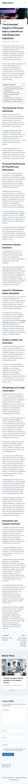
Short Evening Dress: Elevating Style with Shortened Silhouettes (21, 640)
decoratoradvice (6, 764)
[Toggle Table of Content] (22, 85)
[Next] (24, 674)
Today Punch (7, 41)
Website (5, 745)
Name (5, 731)
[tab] (12, 690)
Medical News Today (16, 130)
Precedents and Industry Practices (13, 101)
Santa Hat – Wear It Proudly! (7, 638)
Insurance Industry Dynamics (12, 92)
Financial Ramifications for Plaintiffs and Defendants (13, 89)
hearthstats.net (6, 766)
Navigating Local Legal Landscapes (13, 99)
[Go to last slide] (4, 674)
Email (5, 738)
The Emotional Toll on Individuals (12, 87)
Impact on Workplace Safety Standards (11, 95)
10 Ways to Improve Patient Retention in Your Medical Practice (13, 680)
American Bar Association (16, 211)
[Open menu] (25, 3)
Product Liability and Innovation (12, 98)
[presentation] (14, 667)
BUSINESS (4, 21)
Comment (6, 710)
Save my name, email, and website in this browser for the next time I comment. (14, 749)
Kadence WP (15, 779)
